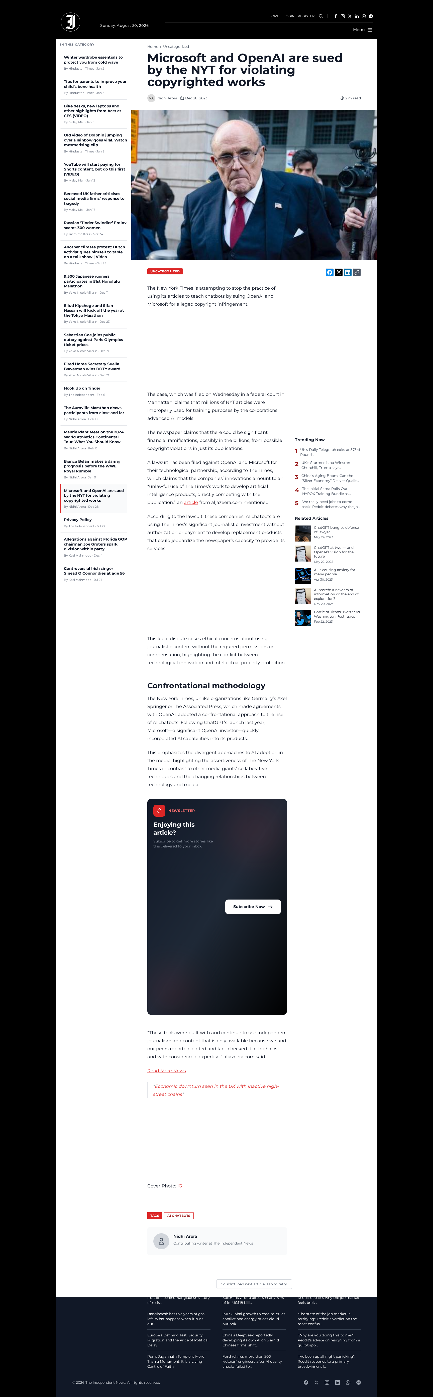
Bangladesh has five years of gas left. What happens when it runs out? (175, 1318)
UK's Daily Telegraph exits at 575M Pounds (330, 452)
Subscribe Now (249, 907)
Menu (359, 30)
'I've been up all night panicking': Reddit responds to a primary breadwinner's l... (326, 1361)
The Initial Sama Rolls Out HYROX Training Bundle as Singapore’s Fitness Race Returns (331, 491)
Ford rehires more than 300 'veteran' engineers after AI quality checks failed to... (252, 1361)
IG (179, 1186)
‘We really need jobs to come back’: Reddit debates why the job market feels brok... (328, 1297)
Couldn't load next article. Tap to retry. (254, 1284)
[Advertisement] (217, 349)
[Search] (320, 16)
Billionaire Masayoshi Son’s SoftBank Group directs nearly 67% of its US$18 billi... (253, 1297)
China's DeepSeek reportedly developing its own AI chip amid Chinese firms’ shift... (251, 1340)
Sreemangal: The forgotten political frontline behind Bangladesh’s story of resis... (178, 1297)
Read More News (166, 1071)
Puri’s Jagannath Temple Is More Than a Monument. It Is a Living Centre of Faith (175, 1361)
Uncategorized (176, 46)
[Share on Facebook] (330, 272)
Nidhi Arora (167, 98)
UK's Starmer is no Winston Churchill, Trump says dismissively (325, 465)
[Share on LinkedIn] (348, 272)
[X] (350, 16)
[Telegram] (371, 16)
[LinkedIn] (357, 16)
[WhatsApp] (364, 16)
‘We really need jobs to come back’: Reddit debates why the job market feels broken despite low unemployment (330, 504)
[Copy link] (357, 272)
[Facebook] (336, 16)
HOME (274, 16)
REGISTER (306, 16)
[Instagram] (343, 16)
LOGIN (289, 16)
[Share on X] (339, 272)
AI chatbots (178, 1215)
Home (152, 46)
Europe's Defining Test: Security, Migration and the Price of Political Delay (177, 1340)
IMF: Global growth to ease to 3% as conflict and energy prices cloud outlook (254, 1318)
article (191, 502)
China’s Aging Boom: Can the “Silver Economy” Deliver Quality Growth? (330, 478)
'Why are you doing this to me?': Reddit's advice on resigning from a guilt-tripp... (329, 1340)
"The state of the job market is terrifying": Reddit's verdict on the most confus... (327, 1318)
